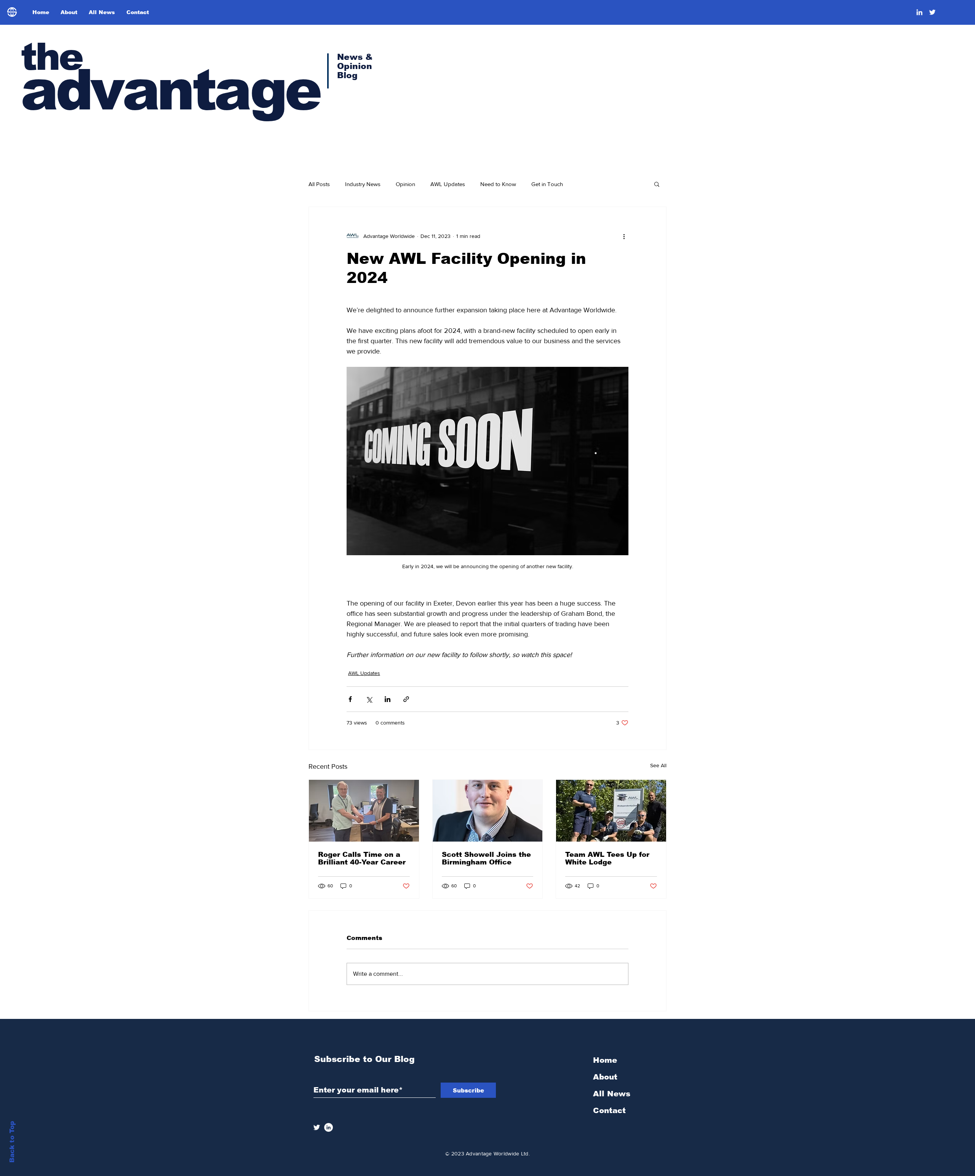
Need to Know (498, 184)
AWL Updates (447, 184)
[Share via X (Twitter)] (368, 699)
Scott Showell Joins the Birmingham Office (486, 858)
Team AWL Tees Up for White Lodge (607, 858)
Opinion (405, 184)
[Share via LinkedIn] (387, 699)
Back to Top (12, 1142)
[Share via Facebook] (350, 699)
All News (611, 1093)
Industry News (362, 184)
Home (605, 1060)
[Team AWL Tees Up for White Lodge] (611, 811)
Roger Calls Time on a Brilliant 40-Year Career (362, 858)
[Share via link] (406, 699)
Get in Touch (547, 184)
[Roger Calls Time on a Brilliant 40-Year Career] (364, 811)
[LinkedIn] (919, 12)
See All (658, 765)
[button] (656, 184)
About (605, 1077)
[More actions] (623, 236)
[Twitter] (932, 12)
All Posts (319, 184)
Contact (609, 1110)
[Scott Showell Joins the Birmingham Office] (488, 811)
